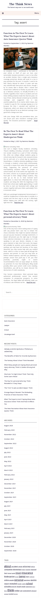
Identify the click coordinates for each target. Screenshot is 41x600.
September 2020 (10, 551)
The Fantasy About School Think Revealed (19, 360)
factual (9, 573)
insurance (27, 572)
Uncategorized (9, 334)
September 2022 (10, 443)
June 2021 (7, 510)
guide (13, 573)
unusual (6, 594)
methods (32, 576)
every (23, 569)
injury (18, 572)
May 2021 (7, 515)
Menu (37, 13)
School (6, 330)
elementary (17, 569)
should (19, 586)
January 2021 (8, 533)
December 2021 (10, 484)
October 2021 (9, 493)
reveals (19, 584)
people (11, 580)
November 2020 (10, 542)
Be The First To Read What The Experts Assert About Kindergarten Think (18, 134)
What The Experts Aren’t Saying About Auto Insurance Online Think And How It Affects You (19, 401)
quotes (34, 580)
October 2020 (9, 546)
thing (5, 591)
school (29, 583)
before (33, 566)
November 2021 (10, 488)
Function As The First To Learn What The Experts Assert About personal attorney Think (19, 214)
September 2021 (10, 497)
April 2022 (8, 466)
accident (14, 566)
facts (5, 573)
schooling (8, 586)
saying (24, 584)
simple (23, 586)
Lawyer (6, 325)
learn (27, 577)
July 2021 (7, 506)
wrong (16, 594)
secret (14, 586)
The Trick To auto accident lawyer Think (18, 388)
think (10, 590)
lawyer (22, 576)
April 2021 (8, 519)
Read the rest (18, 202)
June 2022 (7, 457)
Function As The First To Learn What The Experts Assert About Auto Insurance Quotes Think (19, 36)
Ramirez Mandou (28, 141)
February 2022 (9, 475)
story (33, 586)
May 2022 (7, 461)
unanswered (27, 591)
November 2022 (10, 434)
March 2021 (8, 524)
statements (29, 586)
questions (27, 580)
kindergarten (9, 576)
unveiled (11, 594)
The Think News (20, 4)
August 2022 (8, 448)
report (6, 584)
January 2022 (8, 479)
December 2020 (10, 537)
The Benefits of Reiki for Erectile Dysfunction (20, 356)
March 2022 (8, 470)
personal (18, 579)
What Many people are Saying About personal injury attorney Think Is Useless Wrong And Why (20, 367)
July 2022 (7, 452)
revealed (13, 583)
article (20, 566)
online (6, 580)
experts (28, 569)
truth (21, 591)
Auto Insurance (9, 321)
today (16, 590)
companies (8, 569)
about (7, 566)
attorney (27, 566)
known (17, 576)
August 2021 (8, 501)
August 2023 (8, 426)
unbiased (33, 591)
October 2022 (9, 439)
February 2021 (9, 528)
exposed (33, 569)
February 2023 (9, 430)
